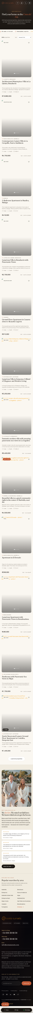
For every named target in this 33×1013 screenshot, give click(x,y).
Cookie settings (23, 990)
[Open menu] (29, 3)
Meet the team (7, 866)
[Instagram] (3, 994)
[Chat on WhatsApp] (21, 3)
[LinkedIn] (10, 994)
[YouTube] (14, 994)
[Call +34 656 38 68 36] (25, 3)
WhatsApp (27, 1010)
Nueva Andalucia (22, 892)
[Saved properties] (17, 3)
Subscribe (26, 983)
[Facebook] (6, 994)
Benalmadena (21, 904)
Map (17, 1010)
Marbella (4, 889)
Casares (4, 904)
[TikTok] (17, 994)
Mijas (18, 895)
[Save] (28, 42)
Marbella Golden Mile (7, 895)
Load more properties (16, 759)
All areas (19, 907)
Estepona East (6, 898)
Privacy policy (5, 990)
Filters (7, 1010)
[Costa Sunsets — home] (8, 3)
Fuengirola (5, 907)
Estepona (4, 892)
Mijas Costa (5, 901)
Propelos (10, 1003)
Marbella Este (21, 898)
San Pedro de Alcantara (23, 901)
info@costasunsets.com (10, 945)
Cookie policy (14, 990)
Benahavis (20, 889)
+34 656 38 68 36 (9, 933)
